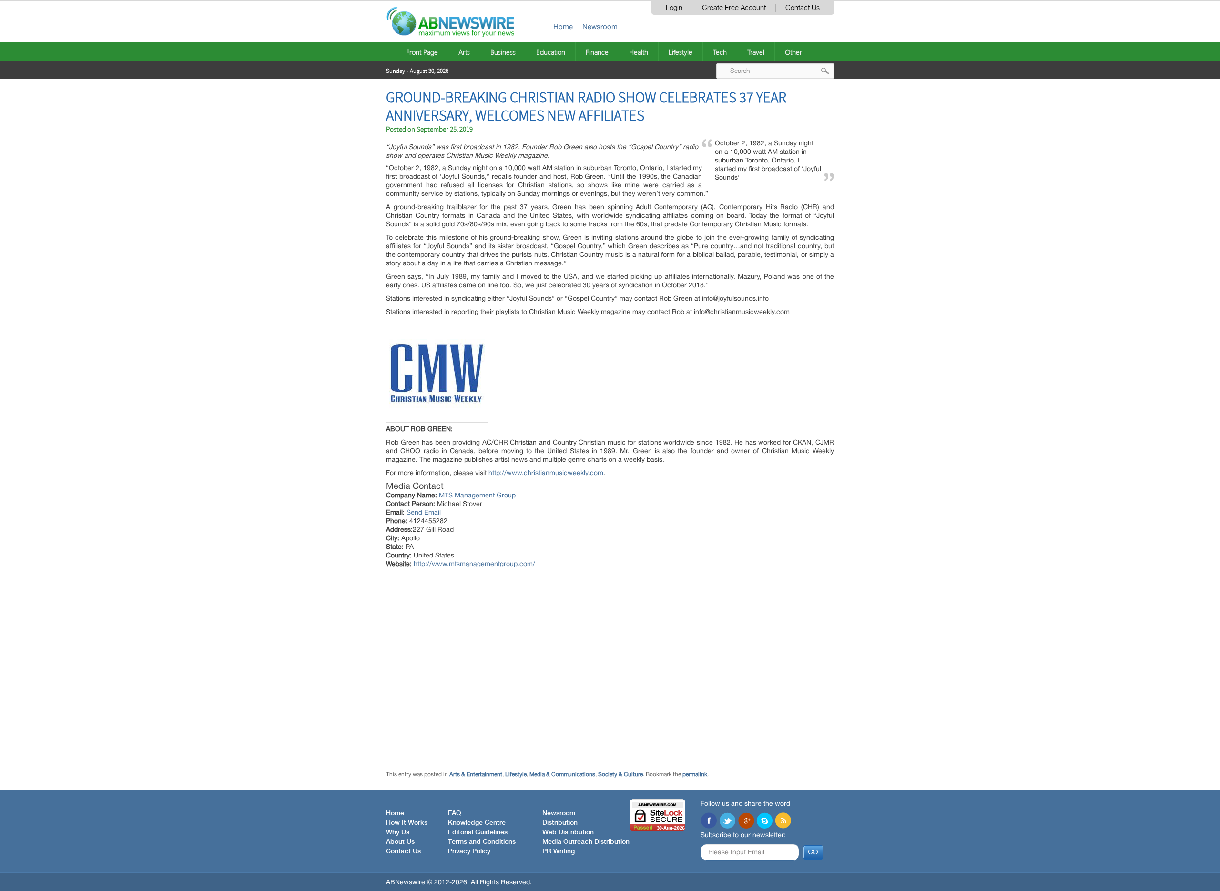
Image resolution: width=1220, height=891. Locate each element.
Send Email (424, 512)
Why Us (397, 832)
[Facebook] (709, 821)
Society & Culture (620, 774)
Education (550, 52)
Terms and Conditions (482, 842)
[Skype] (764, 821)
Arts (464, 52)
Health (638, 52)
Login (674, 7)
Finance (597, 52)
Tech (720, 52)
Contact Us (802, 7)
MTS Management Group (477, 495)
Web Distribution (568, 832)
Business (503, 52)
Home (563, 26)
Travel (755, 52)
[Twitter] (727, 821)
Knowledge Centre (477, 823)
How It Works (406, 823)
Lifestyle (680, 52)
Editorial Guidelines (478, 832)
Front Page (422, 52)
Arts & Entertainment (475, 774)
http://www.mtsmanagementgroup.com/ (474, 563)
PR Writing (558, 851)
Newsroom (600, 26)
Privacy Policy (469, 851)
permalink (694, 774)
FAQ (454, 813)
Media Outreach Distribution (586, 842)
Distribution (560, 823)
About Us (400, 842)
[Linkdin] (746, 821)
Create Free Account (734, 7)
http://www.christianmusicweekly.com (545, 472)
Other (793, 52)
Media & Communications (562, 774)
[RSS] (783, 821)
